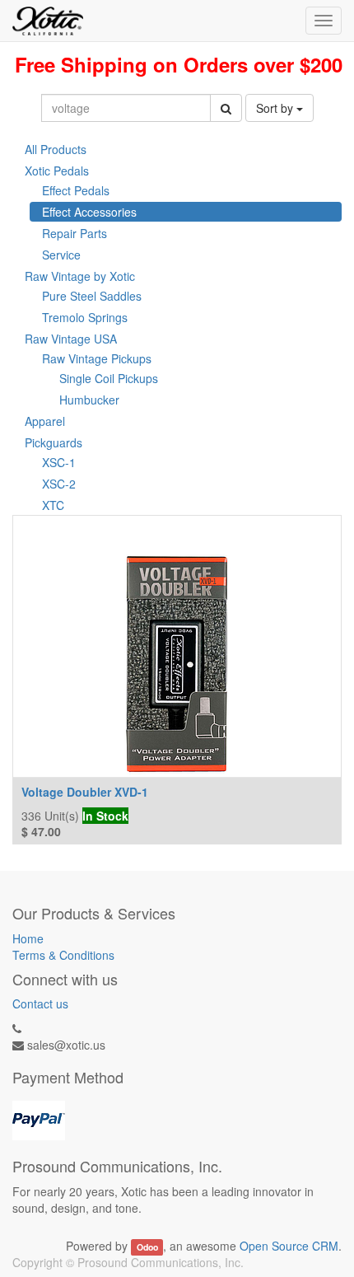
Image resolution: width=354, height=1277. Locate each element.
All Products (55, 149)
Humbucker (89, 399)
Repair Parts (74, 233)
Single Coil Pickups (108, 378)
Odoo (147, 1247)
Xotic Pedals (57, 170)
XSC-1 (59, 462)
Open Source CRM (289, 1245)
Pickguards (53, 442)
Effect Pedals (75, 190)
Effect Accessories (89, 211)
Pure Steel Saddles (92, 296)
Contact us (40, 1003)
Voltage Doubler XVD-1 (84, 792)
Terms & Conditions (63, 955)
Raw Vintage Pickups (96, 358)
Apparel (45, 421)
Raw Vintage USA (71, 338)
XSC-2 (59, 483)
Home (28, 938)
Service (61, 254)
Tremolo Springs (85, 317)
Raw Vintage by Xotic (80, 276)
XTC (53, 505)
